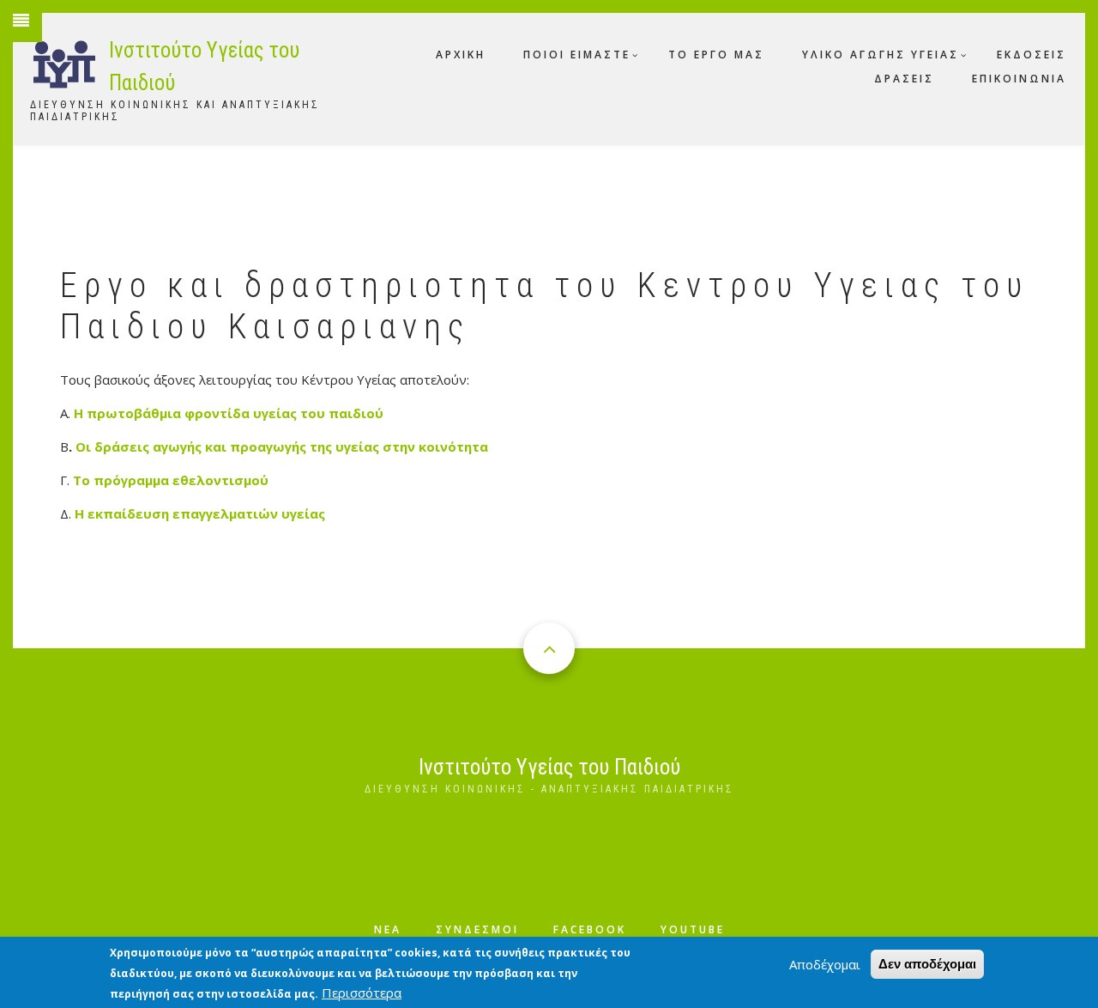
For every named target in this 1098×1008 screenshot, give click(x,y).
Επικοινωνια (1019, 78)
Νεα (387, 929)
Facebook (589, 929)
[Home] (65, 61)
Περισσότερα (361, 992)
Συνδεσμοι (477, 929)
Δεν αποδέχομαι (927, 963)
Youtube (693, 929)
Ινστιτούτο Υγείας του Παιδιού (549, 767)
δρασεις (904, 78)
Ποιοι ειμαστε (576, 54)
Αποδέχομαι (824, 964)
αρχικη (461, 54)
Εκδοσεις (1031, 54)
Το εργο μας (716, 54)
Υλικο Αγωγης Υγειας (880, 54)
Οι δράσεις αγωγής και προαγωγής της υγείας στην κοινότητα (281, 446)
